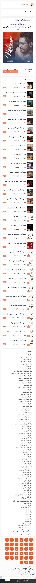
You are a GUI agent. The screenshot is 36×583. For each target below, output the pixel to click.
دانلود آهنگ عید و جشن (26, 466)
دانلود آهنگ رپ (28, 431)
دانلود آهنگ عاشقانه (27, 461)
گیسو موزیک (25, 27)
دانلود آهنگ (29, 354)
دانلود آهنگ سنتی (27, 452)
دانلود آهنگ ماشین (27, 492)
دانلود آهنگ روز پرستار (26, 440)
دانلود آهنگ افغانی (27, 359)
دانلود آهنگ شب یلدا (26, 456)
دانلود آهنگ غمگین (27, 472)
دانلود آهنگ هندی (26, 421)
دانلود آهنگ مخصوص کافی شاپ (23, 495)
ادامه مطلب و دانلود (9, 71)
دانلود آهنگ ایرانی (28, 69)
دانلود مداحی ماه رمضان (24, 530)
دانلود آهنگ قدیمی (27, 477)
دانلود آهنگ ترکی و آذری (25, 394)
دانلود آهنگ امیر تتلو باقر (24, 573)
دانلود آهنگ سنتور (27, 449)
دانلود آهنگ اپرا (27, 407)
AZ (21, 562)
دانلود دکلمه (29, 514)
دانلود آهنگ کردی (27, 481)
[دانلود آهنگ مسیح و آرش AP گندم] (30, 280)
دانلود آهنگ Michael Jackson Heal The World (18, 570)
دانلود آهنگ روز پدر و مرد (25, 438)
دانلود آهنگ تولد (26, 467)
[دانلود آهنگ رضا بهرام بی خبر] (30, 307)
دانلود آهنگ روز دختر (26, 442)
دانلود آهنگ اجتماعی (26, 357)
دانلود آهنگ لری (28, 490)
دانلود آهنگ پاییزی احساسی (25, 387)
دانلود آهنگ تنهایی (27, 396)
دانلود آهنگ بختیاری (27, 368)
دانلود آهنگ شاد (28, 454)
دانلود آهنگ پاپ (28, 385)
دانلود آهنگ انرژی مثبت (26, 364)
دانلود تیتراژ (29, 512)
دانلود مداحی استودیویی (24, 525)
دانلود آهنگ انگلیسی (25, 412)
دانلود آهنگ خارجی (27, 406)
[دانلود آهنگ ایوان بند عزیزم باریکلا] (30, 245)
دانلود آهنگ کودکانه (27, 483)
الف (31, 540)
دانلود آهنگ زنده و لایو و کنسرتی (23, 447)
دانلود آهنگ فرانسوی (25, 419)
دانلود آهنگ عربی (27, 463)
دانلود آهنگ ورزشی (27, 505)
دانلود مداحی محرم (26, 534)
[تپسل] (1, 577)
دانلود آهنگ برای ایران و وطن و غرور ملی (21, 373)
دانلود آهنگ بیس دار (27, 382)
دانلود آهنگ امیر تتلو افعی (21, 568)
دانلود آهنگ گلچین (27, 485)
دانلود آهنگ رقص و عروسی (25, 433)
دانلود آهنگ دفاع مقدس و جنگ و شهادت (21, 424)
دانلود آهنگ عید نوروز (25, 470)
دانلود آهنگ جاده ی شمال (25, 399)
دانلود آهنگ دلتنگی (27, 426)
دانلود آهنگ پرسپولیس (25, 509)
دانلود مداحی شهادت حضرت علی (20, 531)
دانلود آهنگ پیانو (28, 389)
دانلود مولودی (28, 521)
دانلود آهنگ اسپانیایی (25, 410)
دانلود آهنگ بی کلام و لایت (25, 380)
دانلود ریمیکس (28, 516)
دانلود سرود (29, 519)
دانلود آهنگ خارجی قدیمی (24, 414)
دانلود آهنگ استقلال (25, 507)
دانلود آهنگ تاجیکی (27, 392)
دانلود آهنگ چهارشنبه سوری (24, 401)
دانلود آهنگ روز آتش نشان (25, 435)
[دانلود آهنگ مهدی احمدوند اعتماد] (30, 263)
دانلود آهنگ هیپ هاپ (26, 503)
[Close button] (35, 577)
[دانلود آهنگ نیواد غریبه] (30, 218)
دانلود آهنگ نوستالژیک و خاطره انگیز (22, 501)
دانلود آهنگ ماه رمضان (25, 498)
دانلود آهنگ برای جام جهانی (25, 375)
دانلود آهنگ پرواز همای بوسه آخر (20, 574)
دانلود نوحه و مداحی (27, 523)
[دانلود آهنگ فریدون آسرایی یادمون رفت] (30, 183)
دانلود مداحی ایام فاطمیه (24, 527)
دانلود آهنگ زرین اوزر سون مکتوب (22, 571)
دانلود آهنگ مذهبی (27, 497)
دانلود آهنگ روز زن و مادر (25, 445)
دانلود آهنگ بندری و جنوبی (25, 378)
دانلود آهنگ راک (26, 417)
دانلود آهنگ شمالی (27, 459)
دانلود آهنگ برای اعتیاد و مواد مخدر (23, 371)
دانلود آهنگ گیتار (28, 488)
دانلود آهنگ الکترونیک (26, 361)
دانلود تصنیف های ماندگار (24, 478)
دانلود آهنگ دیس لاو (27, 428)
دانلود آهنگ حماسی (27, 403)
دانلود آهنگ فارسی (27, 474)
